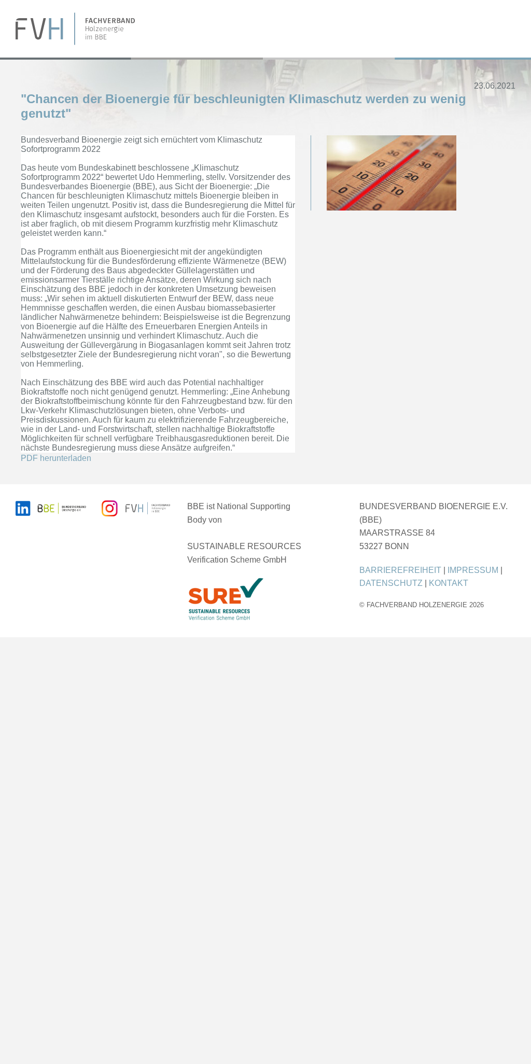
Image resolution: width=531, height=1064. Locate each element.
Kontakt (448, 583)
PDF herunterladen (56, 458)
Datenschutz (391, 583)
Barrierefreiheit (400, 570)
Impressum (473, 570)
